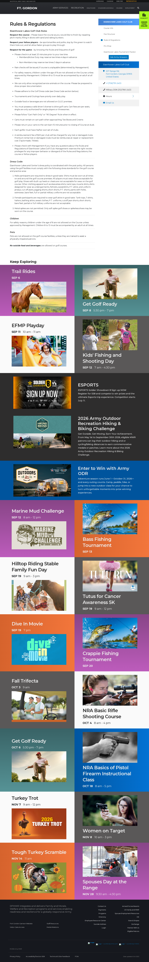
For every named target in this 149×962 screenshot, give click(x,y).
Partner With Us (133, 928)
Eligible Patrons (133, 931)
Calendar (110, 1)
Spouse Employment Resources (127, 913)
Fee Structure (109, 34)
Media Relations (53, 927)
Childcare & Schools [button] (105, 8)
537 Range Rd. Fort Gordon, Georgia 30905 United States (119, 74)
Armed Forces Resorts (130, 906)
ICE (138, 917)
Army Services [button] (60, 8)
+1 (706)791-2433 (113, 83)
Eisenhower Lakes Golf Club (118, 22)
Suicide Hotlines (100, 924)
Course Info (108, 28)
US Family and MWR (131, 910)
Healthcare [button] (91, 8)
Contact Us (102, 906)
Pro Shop (107, 46)
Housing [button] (119, 8)
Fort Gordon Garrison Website (21, 923)
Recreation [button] (77, 8)
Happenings (100, 1)
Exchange (135, 924)
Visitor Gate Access (17, 927)
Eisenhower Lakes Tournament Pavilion (120, 52)
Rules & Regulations (112, 40)
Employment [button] (130, 8)
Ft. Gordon (27, 8)
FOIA (77, 956)
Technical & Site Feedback (60, 956)
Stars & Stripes (133, 920)
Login (104, 928)
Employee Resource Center (95, 920)
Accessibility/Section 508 (35, 956)
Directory (119, 1)
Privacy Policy (15, 956)
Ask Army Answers (118, 57)
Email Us (110, 103)
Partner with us (131, 1)
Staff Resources (53, 923)
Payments (102, 910)
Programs (102, 913)
